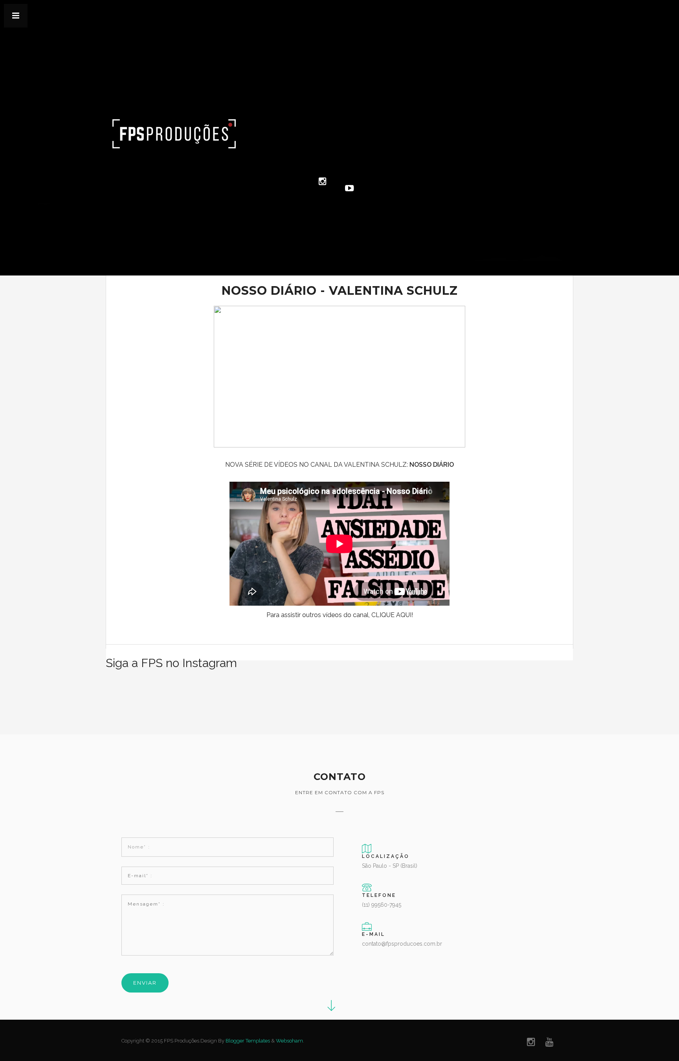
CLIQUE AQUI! (392, 615)
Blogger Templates (248, 1041)
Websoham (289, 1041)
